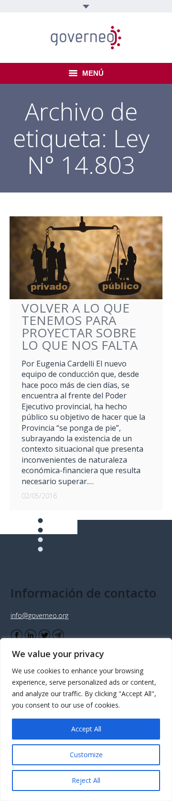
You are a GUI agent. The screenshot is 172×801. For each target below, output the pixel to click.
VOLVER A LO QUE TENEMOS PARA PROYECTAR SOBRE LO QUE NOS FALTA (80, 326)
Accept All (86, 728)
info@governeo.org (39, 615)
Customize (86, 754)
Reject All (86, 780)
